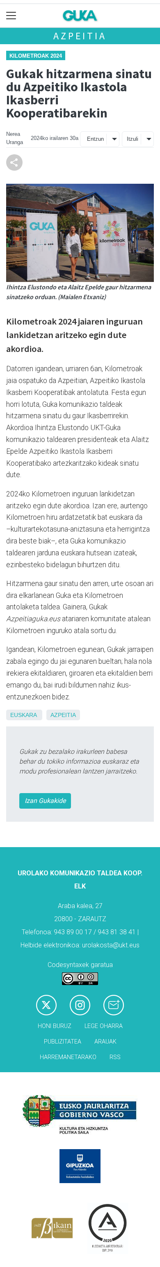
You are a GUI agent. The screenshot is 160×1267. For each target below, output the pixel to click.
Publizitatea (62, 1041)
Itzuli (132, 139)
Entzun (95, 139)
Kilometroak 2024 (35, 56)
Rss (115, 1057)
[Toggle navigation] (11, 16)
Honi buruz (54, 1026)
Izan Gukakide (45, 801)
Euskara (23, 715)
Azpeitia (79, 35)
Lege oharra (104, 1026)
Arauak (105, 1041)
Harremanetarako (68, 1057)
